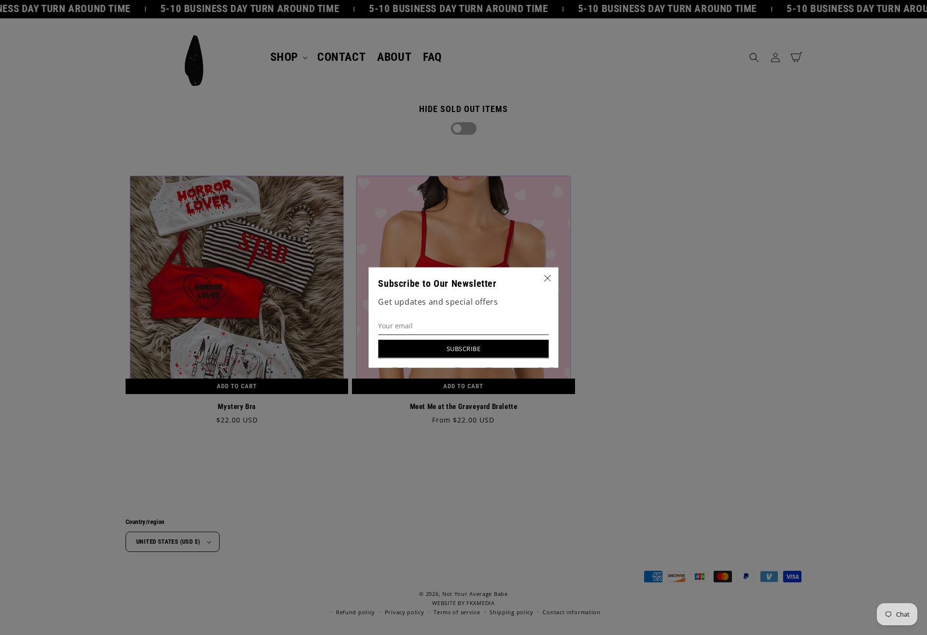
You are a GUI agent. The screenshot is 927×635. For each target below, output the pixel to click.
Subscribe (464, 348)
